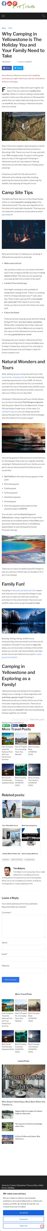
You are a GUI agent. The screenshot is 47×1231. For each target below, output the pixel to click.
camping (6, 859)
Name (5, 943)
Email (5, 954)
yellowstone (29, 859)
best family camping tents (13, 377)
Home (2, 1152)
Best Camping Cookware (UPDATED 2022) (20, 781)
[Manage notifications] (42, 1226)
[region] (23, 1210)
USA (10, 28)
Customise (23, 1219)
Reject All (23, 1226)
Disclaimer (4, 1169)
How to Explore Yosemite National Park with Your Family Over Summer (7, 753)
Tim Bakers (6, 62)
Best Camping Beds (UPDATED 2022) (33, 750)
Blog (4, 28)
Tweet (19, 68)
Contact (3, 1163)
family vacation (16, 859)
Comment (7, 912)
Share (7, 68)
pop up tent (14, 279)
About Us (3, 1158)
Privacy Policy (5, 1174)
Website (5, 966)
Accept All (23, 1213)
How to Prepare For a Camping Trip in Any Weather (21, 750)
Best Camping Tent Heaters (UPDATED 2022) (33, 781)
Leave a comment (25, 62)
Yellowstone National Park (24, 590)
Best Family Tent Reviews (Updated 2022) (8, 780)
